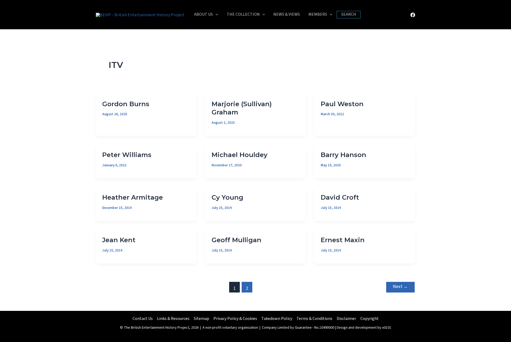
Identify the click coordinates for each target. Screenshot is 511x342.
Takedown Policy (276, 319)
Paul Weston (342, 104)
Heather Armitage (132, 197)
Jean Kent (118, 240)
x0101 (386, 327)
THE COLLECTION (243, 14)
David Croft (340, 197)
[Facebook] (412, 15)
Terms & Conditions (314, 319)
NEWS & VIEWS (286, 14)
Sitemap (201, 319)
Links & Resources (173, 319)
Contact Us (143, 319)
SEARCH (348, 14)
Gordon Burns (125, 104)
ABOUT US (203, 14)
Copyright (369, 319)
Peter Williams (126, 155)
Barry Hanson (343, 155)
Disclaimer (346, 319)
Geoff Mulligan (236, 240)
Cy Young (227, 197)
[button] (215, 14)
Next (400, 286)
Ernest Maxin (343, 240)
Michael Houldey (239, 155)
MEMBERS (317, 14)
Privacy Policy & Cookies (235, 319)
